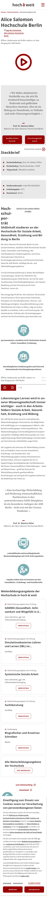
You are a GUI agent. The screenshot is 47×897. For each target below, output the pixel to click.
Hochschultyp (12, 166)
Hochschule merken (32, 149)
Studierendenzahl (14, 186)
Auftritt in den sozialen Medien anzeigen (28, 209)
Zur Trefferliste (23, 770)
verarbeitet (19, 824)
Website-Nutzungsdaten (31, 841)
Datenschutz (18, 883)
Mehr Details (23, 626)
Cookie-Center (31, 868)
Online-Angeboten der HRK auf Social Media (25, 832)
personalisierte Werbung (27, 829)
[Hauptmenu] (43, 5)
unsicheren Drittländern (15, 844)
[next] (12, 388)
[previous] (5, 388)
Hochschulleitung (14, 162)
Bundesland (12, 193)
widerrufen (25, 876)
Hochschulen (13, 12)
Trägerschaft (12, 170)
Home (3, 12)
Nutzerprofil (23, 827)
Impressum (7, 883)
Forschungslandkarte (35, 139)
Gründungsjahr (13, 189)
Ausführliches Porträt (12, 139)
